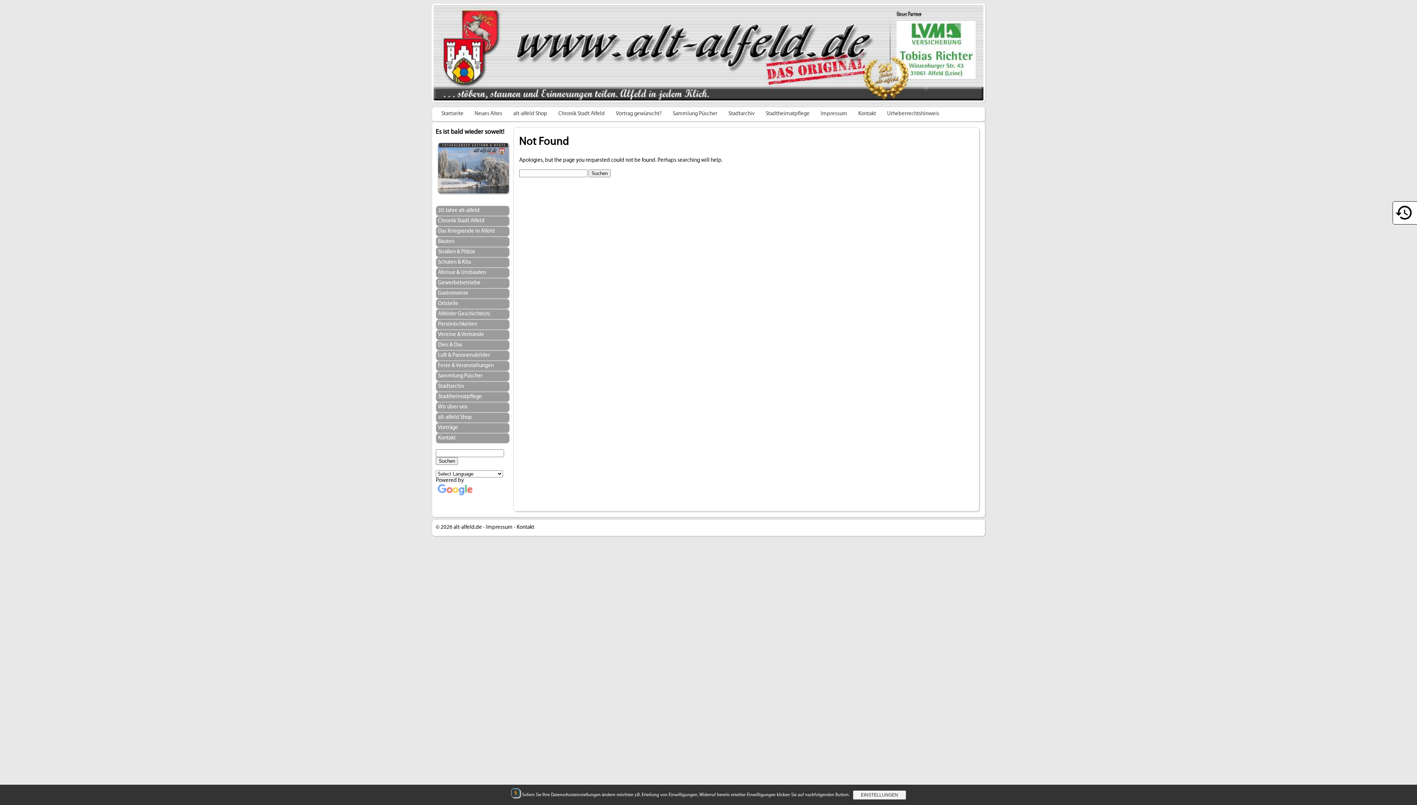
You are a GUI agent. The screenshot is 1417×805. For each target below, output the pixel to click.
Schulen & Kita (454, 262)
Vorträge (448, 428)
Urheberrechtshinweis (913, 114)
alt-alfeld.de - (469, 527)
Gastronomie (453, 293)
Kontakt (867, 114)
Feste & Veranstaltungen (466, 366)
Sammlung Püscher (695, 114)
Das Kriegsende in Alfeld (466, 231)
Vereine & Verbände (461, 335)
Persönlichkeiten (457, 324)
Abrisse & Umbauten (462, 272)
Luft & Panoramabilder (464, 355)
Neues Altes (488, 114)
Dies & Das (450, 345)
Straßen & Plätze (456, 252)
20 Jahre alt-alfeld (459, 210)
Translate (485, 500)
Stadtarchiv (741, 114)
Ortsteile (448, 303)
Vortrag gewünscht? (639, 114)
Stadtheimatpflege (788, 114)
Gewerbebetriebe (459, 283)
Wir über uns (453, 407)
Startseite (452, 114)
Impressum (834, 114)
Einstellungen (879, 795)
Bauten (446, 241)
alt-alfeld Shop (530, 114)
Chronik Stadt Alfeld (581, 114)
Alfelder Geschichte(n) (464, 314)
